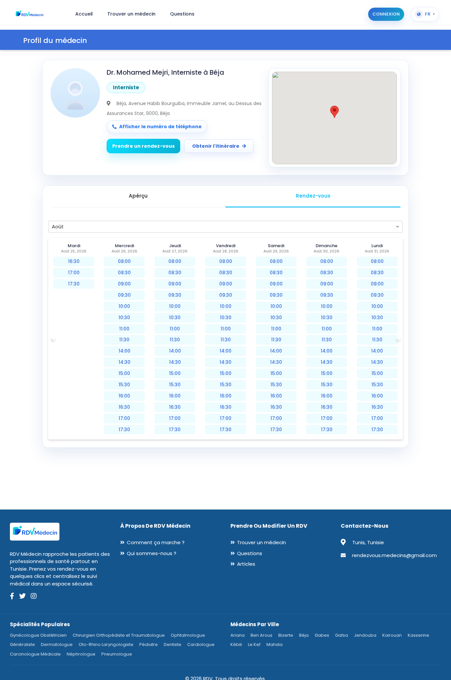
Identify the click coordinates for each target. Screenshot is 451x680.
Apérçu (138, 195)
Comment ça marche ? (156, 542)
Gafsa (341, 635)
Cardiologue (201, 644)
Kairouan (392, 635)
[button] (334, 112)
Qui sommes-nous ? (151, 553)
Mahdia (274, 644)
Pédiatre (148, 644)
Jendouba (365, 635)
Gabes (322, 635)
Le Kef (254, 644)
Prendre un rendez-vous (143, 146)
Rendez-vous (313, 195)
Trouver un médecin (261, 542)
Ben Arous (261, 635)
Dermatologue (57, 644)
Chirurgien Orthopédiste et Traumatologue (119, 635)
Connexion (386, 14)
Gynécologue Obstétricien (38, 635)
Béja (304, 635)
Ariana (237, 635)
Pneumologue (116, 654)
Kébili (236, 644)
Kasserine (418, 635)
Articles (246, 563)
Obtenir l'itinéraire (215, 146)
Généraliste (22, 644)
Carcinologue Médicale (35, 654)
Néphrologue (81, 654)
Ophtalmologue (188, 635)
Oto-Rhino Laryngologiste (106, 644)
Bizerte (285, 635)
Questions (249, 553)
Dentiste (172, 644)
